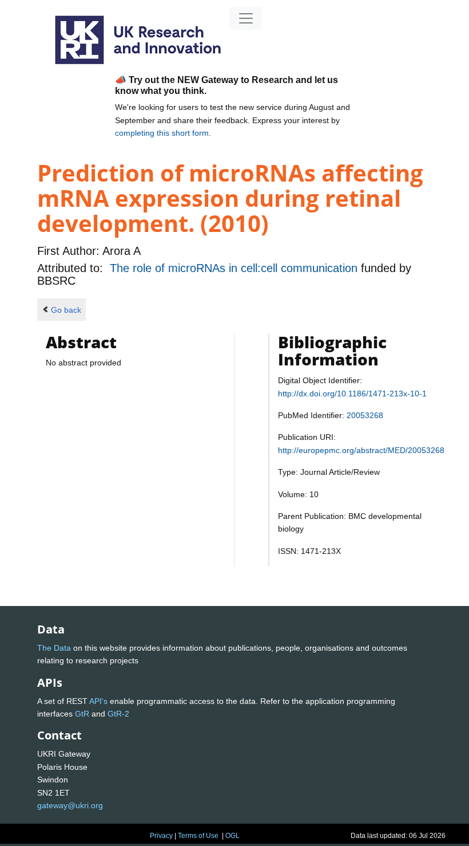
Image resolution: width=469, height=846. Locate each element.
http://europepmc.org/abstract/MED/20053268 (361, 450)
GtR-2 (118, 713)
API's (98, 701)
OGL (232, 836)
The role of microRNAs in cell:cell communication (235, 268)
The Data (54, 647)
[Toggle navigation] (246, 18)
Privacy (161, 836)
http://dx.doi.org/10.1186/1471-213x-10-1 (352, 393)
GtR (82, 713)
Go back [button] (66, 309)
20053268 (365, 415)
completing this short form (162, 132)
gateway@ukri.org (70, 805)
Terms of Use (198, 836)
